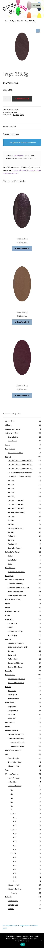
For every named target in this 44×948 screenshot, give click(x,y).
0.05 (14, 821)
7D (12, 806)
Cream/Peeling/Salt (18, 742)
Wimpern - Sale (13, 766)
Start (6, 21)
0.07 (14, 825)
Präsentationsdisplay (13, 750)
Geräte (7, 603)
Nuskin (7, 726)
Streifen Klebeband (15, 667)
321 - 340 (11, 484)
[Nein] (41, 940)
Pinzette (14, 893)
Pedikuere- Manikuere (16, 738)
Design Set (12, 655)
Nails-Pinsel (9, 703)
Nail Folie (8, 671)
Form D (13, 853)
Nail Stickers (10, 675)
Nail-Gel (8, 687)
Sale (6, 754)
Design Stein (10, 449)
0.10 (14, 869)
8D (12, 810)
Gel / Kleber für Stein (15, 453)
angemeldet (18, 155)
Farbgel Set (12, 536)
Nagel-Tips (9, 619)
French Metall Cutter (12, 599)
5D (12, 798)
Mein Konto (7, 931)
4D (12, 794)
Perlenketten (12, 659)
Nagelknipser (13, 905)
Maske (7, 615)
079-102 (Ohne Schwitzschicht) (19, 477)
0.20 (14, 849)
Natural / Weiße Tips (15, 631)
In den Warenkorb (22, 99)
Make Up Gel (12, 695)
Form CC (14, 829)
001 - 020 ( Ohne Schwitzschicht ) (20, 461)
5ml (17, 115)
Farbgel (12, 21)
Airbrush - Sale (13, 758)
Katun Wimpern (13, 778)
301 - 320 (11, 481)
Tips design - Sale (14, 762)
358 (14, 115)
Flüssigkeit (9, 576)
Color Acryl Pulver (11, 433)
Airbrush (8, 425)
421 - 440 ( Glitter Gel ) (16, 504)
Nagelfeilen (12, 560)
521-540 (10, 520)
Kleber (10, 627)
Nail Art (8, 639)
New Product (10, 722)
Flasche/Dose (10, 568)
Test (7, 770)
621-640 (10, 532)
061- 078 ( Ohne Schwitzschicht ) (20, 473)
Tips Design (12, 635)
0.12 (14, 841)
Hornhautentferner (18, 746)
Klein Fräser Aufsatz (15, 592)
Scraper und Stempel (15, 663)
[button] (38, 31)
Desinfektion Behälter (16, 734)
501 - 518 (11, 516)
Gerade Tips (12, 623)
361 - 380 (11, 492)
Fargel (22, 115)
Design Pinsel (13, 710)
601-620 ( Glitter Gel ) (15, 528)
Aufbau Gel (12, 691)
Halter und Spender (12, 611)
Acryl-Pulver (9, 421)
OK (22, 944)
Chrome (11, 651)
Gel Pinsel (11, 714)
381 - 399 (11, 496)
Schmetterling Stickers (16, 679)
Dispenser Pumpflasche (16, 572)
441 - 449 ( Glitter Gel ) (16, 508)
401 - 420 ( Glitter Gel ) (16, 500)
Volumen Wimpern (14, 786)
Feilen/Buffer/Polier (12, 552)
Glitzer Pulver (13, 437)
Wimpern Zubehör (14, 889)
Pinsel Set (11, 718)
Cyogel (7, 445)
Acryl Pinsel (12, 706)
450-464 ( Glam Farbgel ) (16, 512)
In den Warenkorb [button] (22, 248)
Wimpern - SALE (13, 885)
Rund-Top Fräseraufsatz (17, 595)
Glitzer (7, 607)
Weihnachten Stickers (16, 683)
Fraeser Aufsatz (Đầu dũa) (14, 580)
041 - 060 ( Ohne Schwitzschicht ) (20, 469)
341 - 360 (20, 21)
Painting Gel (12, 544)
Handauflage (13, 901)
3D (12, 790)
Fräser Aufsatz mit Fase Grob (18, 588)
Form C (13, 814)
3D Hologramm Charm (16, 643)
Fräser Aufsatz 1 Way (15, 584)
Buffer (10, 556)
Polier (10, 564)
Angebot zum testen (12, 429)
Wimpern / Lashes (11, 774)
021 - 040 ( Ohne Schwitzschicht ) (20, 465)
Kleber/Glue (12, 782)
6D (12, 802)
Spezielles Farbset (14, 548)
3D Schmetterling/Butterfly (18, 647)
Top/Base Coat (13, 699)
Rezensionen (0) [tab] (9, 126)
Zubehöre (8, 897)
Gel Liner (11, 540)
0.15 (14, 845)
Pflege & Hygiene (11, 730)
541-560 (10, 524)
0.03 (14, 817)
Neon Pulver (12, 441)
